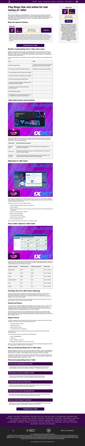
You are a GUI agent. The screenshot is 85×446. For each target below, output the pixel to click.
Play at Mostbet (58, 418)
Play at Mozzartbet (67, 418)
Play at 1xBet (47, 416)
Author (75, 416)
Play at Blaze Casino (25, 418)
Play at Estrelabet (50, 418)
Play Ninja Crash (71, 420)
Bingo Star (35, 1)
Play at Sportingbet (12, 422)
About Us (53, 416)
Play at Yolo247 (17, 416)
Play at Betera (34, 416)
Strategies (53, 1)
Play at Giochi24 (74, 422)
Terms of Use (42, 422)
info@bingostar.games (38, 441)
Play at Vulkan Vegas (57, 422)
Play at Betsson (16, 418)
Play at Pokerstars (23, 420)
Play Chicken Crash (58, 420)
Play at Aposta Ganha (61, 416)
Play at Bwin (34, 418)
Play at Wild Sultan (25, 416)
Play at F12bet (42, 423)
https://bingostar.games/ (49, 441)
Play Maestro (48, 422)
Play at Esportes (41, 418)
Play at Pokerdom (14, 420)
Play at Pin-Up (75, 418)
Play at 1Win (40, 416)
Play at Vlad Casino (50, 423)
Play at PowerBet (34, 423)
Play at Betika (9, 418)
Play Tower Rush (34, 422)
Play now (46, 30)
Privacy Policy (41, 420)
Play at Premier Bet (32, 420)
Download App (46, 1)
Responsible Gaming (49, 420)
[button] (60, 1)
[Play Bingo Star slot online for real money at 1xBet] (9, 1)
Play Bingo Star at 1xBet (30, 45)
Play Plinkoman (20, 422)
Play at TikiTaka (66, 422)
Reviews (40, 1)
